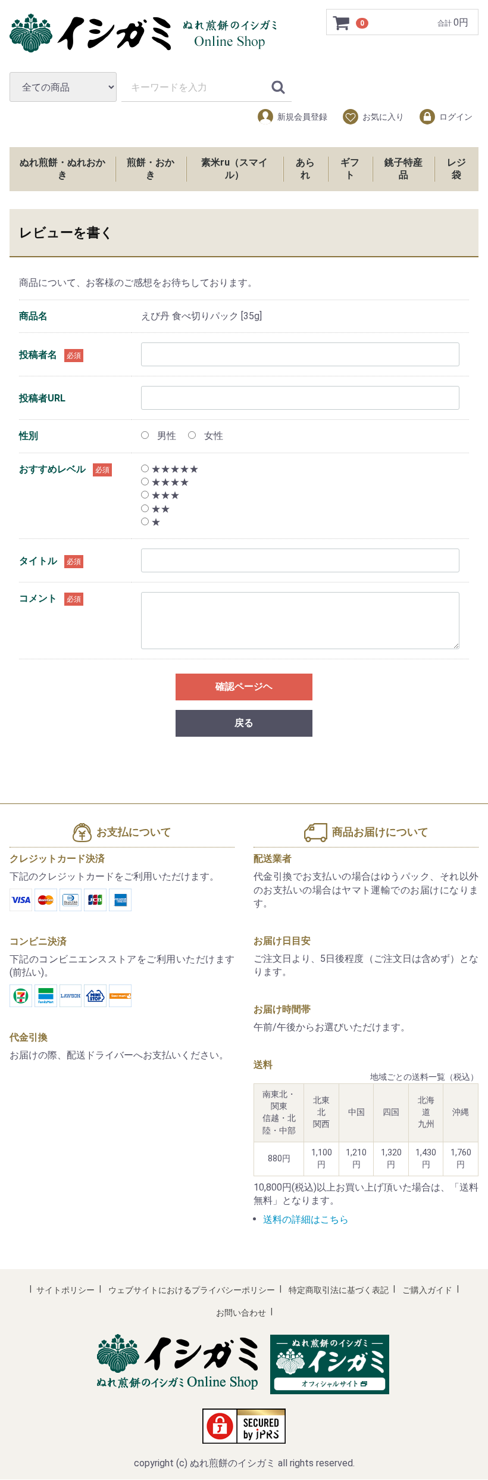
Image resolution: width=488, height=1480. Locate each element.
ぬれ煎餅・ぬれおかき (62, 168)
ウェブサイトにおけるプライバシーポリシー (191, 1290)
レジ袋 (456, 168)
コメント (38, 599)
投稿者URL (42, 398)
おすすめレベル (52, 469)
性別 (28, 436)
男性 (165, 436)
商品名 (33, 316)
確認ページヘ (244, 687)
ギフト (349, 168)
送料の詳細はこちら (306, 1219)
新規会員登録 (302, 116)
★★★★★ (174, 469)
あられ (305, 168)
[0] (341, 23)
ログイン (456, 116)
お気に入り (383, 116)
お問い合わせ (241, 1313)
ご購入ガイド (427, 1290)
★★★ (164, 495)
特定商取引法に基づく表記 (339, 1290)
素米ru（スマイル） (234, 168)
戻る (244, 723)
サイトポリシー (65, 1290)
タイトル (38, 560)
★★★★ (169, 482)
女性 (212, 436)
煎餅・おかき (150, 168)
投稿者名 (38, 354)
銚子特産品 (403, 168)
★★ (159, 509)
